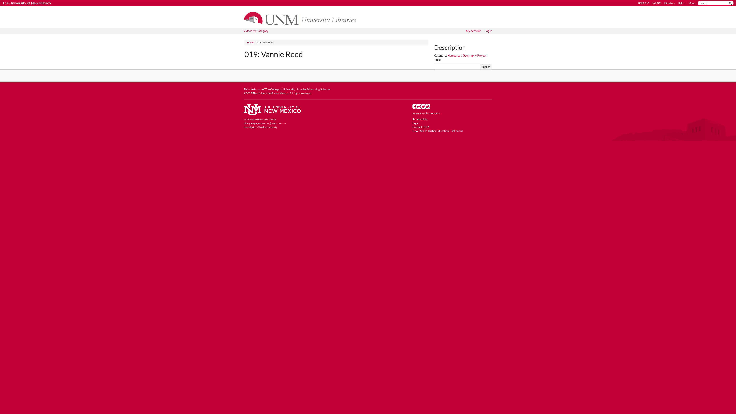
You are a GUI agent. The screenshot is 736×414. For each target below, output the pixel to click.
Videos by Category (256, 31)
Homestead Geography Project (467, 55)
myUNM (656, 3)
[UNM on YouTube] (428, 107)
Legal (415, 123)
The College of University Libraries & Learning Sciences (297, 89)
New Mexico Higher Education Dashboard (437, 130)
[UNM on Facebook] (414, 107)
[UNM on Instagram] (419, 107)
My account (473, 31)
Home (250, 42)
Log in (488, 31)
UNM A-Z (643, 3)
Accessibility (420, 119)
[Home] (302, 18)
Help (681, 3)
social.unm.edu (431, 113)
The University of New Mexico (26, 3)
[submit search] (730, 3)
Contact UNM (420, 127)
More (692, 3)
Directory (669, 3)
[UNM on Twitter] (423, 107)
